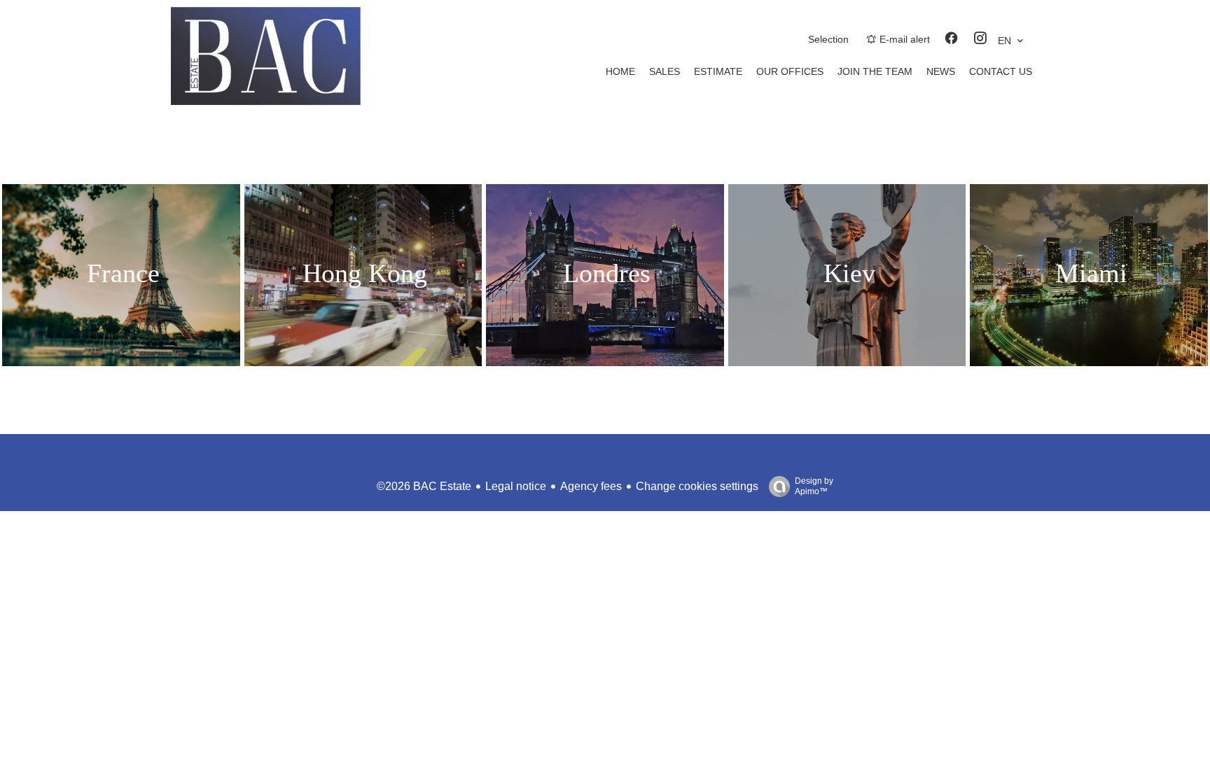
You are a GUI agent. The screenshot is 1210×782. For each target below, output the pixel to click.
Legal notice (515, 486)
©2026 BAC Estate (424, 486)
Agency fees (591, 486)
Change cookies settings (697, 486)
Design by (814, 486)
